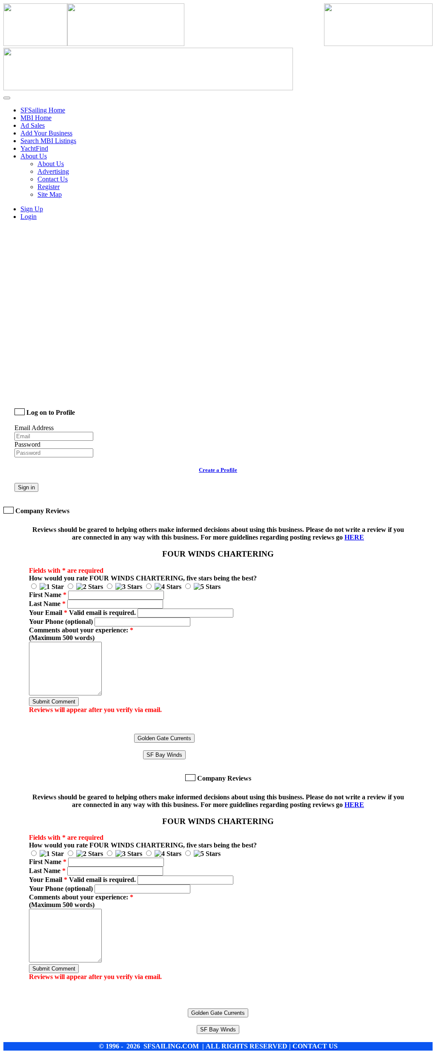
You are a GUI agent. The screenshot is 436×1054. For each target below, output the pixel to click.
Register (48, 186)
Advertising (53, 171)
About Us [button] (33, 156)
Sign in (26, 487)
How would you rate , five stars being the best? (143, 578)
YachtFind (34, 148)
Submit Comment (53, 701)
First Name (47, 594)
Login (28, 216)
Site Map (49, 194)
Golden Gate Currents (164, 738)
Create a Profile (218, 470)
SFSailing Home (42, 110)
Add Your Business (46, 133)
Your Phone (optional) (61, 621)
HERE (354, 537)
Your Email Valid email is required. (82, 612)
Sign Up (31, 209)
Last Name (47, 603)
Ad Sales (32, 125)
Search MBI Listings (48, 140)
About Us (50, 163)
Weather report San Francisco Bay (74, 388)
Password (27, 444)
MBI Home (36, 117)
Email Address (34, 427)
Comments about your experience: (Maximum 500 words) (81, 633)
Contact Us (52, 179)
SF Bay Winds (164, 755)
